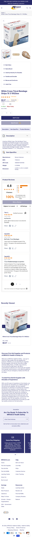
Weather (22, 530)
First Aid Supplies (6, 465)
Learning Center (5, 474)
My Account (4, 480)
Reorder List (19, 490)
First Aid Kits (4, 468)
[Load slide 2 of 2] (16, 454)
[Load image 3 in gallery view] (25, 54)
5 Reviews (13, 96)
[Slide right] (28, 326)
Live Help (18, 465)
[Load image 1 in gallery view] (6, 54)
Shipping (3, 101)
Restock (18, 499)
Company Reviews (21, 496)
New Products (5, 490)
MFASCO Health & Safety (14, 525)
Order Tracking (20, 474)
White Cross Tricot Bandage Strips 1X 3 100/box (14, 14)
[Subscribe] (27, 419)
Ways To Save (5, 496)
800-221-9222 (20, 462)
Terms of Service (20, 527)
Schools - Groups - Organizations (6, 500)
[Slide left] (3, 326)
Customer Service (20, 471)
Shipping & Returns (13, 530)
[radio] (23, 185)
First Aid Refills (5, 471)
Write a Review (17, 202)
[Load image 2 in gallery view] (16, 54)
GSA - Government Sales (6, 505)
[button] (27, 8)
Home (2, 12)
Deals (2, 488)
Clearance (4, 493)
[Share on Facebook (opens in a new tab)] (10, 226)
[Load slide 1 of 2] (15, 454)
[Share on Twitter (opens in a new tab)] (13, 226)
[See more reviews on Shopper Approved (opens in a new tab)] (15, 226)
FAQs (17, 468)
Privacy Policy (10, 527)
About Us (3, 477)
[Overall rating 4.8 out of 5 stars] (5, 97)
